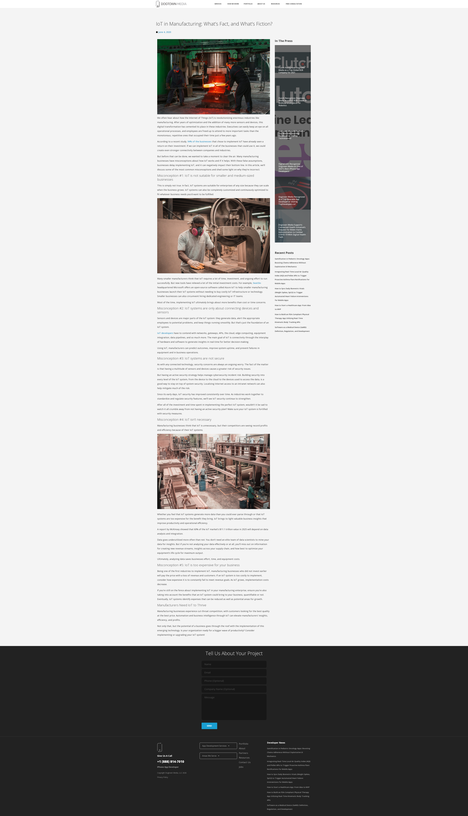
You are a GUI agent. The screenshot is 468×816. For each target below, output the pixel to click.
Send (209, 725)
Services (217, 4)
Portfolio (248, 4)
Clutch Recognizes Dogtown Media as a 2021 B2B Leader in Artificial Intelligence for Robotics (292, 102)
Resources (275, 4)
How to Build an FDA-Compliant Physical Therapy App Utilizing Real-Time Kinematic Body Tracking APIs (292, 318)
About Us (261, 4)
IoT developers (165, 333)
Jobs (241, 766)
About (242, 748)
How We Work (233, 4)
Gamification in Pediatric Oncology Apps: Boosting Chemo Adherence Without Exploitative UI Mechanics (292, 263)
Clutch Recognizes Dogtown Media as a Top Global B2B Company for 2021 (291, 70)
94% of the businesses (199, 141)
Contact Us (245, 762)
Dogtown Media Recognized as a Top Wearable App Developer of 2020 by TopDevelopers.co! (291, 200)
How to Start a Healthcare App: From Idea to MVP (288, 787)
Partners (243, 753)
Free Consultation (294, 4)
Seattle (257, 283)
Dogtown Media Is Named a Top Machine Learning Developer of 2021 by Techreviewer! (291, 135)
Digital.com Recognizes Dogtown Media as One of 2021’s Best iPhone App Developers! (290, 168)
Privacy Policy (162, 777)
